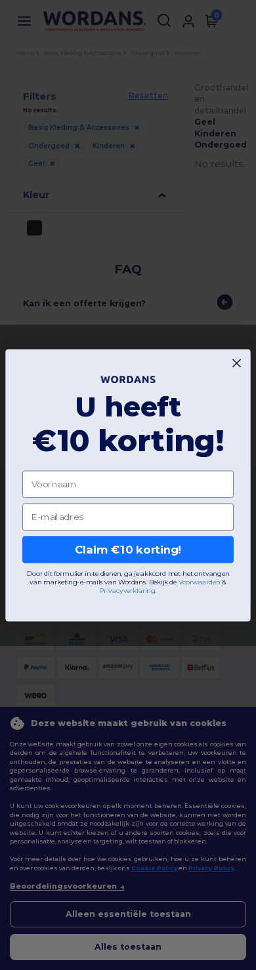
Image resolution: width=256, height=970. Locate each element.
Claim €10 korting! (128, 549)
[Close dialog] (236, 363)
